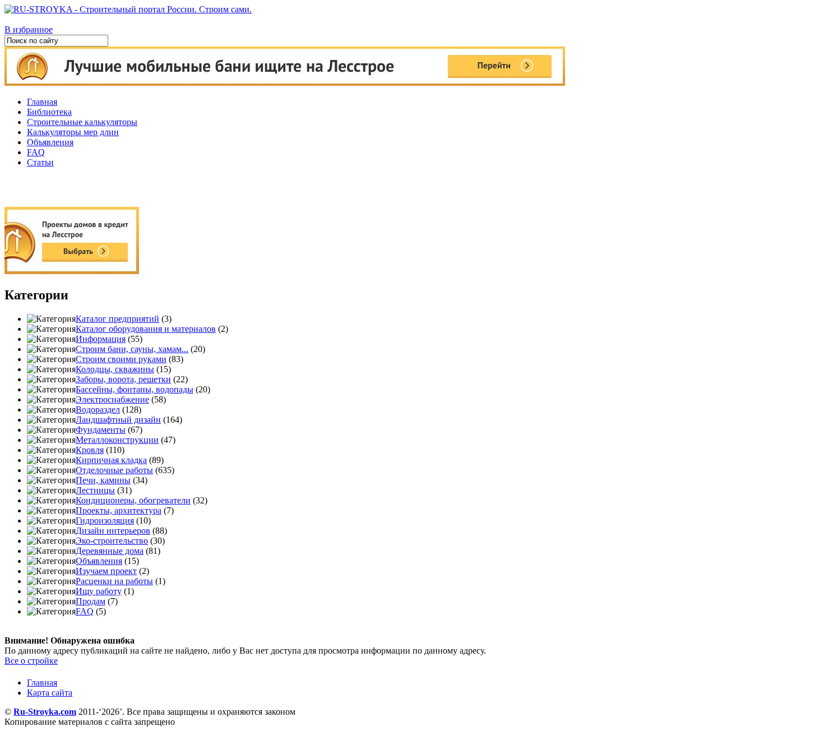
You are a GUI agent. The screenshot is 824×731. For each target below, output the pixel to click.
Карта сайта (49, 692)
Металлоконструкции (117, 440)
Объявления (50, 142)
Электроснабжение (112, 399)
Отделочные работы (114, 470)
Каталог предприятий (117, 318)
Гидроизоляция (105, 520)
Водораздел (98, 409)
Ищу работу (99, 591)
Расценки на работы (114, 581)
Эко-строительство (112, 540)
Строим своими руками (121, 359)
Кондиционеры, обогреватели (133, 500)
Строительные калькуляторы (82, 122)
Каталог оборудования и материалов (146, 329)
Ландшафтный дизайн (118, 419)
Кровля (90, 450)
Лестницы (95, 490)
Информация (101, 339)
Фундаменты (101, 429)
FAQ (36, 152)
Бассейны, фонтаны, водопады (134, 389)
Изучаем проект (106, 571)
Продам (90, 601)
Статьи (40, 162)
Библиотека (49, 112)
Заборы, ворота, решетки (123, 379)
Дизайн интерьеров (113, 530)
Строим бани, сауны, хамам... (132, 349)
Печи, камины (103, 480)
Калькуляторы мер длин (73, 132)
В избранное (28, 29)
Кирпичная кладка (111, 460)
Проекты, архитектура (118, 510)
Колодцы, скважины (115, 369)
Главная (42, 102)
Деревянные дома (109, 551)
